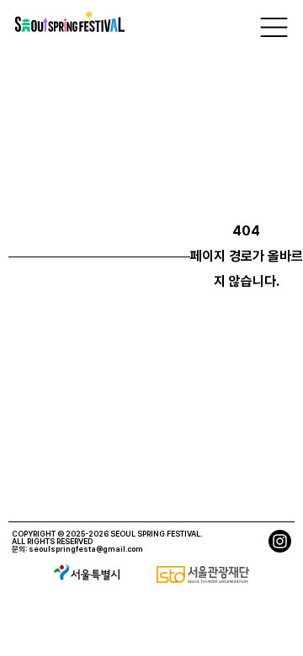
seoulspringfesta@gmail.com (86, 548)
